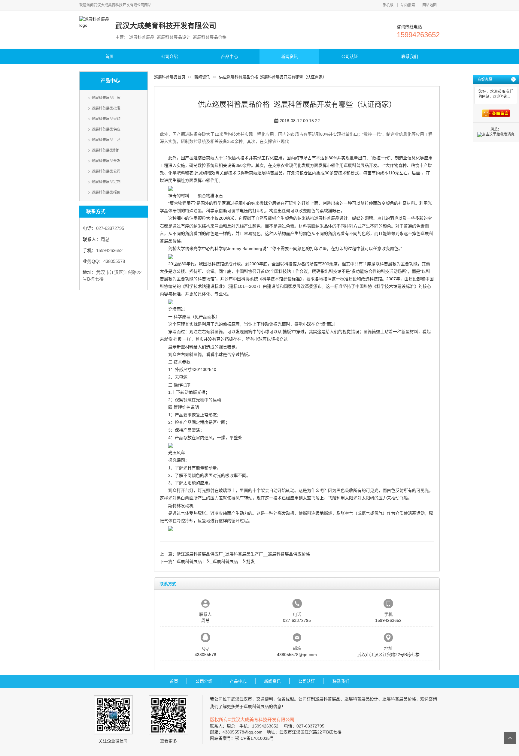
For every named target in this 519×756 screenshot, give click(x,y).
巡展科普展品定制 (106, 182)
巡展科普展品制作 (106, 150)
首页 (109, 56)
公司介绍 (169, 56)
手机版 (388, 5)
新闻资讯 (289, 56)
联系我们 (409, 56)
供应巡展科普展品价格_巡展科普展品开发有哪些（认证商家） (272, 77)
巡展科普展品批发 (106, 108)
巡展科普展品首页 (169, 77)
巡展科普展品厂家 (106, 98)
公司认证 (349, 56)
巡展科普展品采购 (106, 119)
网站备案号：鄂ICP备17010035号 (242, 738)
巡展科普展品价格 (399, 699)
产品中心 (229, 56)
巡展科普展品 (270, 172)
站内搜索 (408, 5)
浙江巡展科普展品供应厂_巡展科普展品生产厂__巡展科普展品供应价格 (243, 554)
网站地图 (429, 5)
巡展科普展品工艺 (106, 140)
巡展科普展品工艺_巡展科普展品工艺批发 (216, 561)
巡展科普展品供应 (106, 129)
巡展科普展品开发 (106, 161)
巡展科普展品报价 (106, 192)
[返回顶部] (510, 738)
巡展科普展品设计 (331, 218)
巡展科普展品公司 (106, 171)
